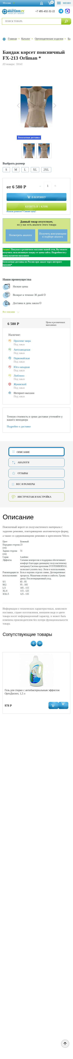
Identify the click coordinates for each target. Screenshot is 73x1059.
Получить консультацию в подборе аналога (52, 235)
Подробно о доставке (19, 426)
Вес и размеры (25, 484)
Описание (23, 452)
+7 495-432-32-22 (45, 11)
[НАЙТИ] (66, 21)
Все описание (9, 312)
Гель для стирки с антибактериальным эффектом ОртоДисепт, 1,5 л (32, 692)
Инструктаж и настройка (34, 496)
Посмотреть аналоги (20, 235)
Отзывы (23, 473)
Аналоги (23, 462)
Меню (66, 3)
